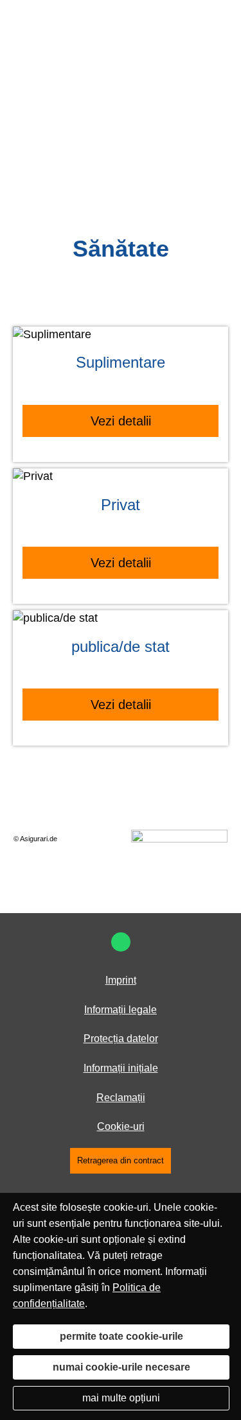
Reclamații (120, 1097)
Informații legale (120, 1009)
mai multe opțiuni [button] (121, 1397)
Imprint (120, 980)
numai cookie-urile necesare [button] (121, 1367)
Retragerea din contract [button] (120, 1160)
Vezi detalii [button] (121, 421)
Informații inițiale (121, 1068)
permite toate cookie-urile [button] (121, 1336)
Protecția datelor (121, 1038)
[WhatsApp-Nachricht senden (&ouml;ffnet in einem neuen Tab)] (120, 942)
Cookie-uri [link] (121, 1126)
